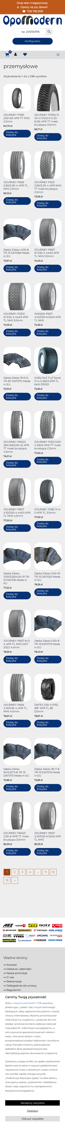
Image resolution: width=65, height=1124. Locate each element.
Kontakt (11, 964)
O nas (10, 977)
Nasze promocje (16, 973)
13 (7, 880)
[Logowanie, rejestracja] (16, 54)
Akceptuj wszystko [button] (33, 1103)
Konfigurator (32, 41)
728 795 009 (35, 11)
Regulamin (13, 990)
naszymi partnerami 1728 (27, 1003)
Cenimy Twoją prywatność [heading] (25, 997)
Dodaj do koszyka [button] (12, 133)
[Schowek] (25, 54)
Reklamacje (14, 981)
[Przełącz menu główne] (58, 54)
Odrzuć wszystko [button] (33, 1118)
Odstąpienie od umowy (21, 985)
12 (53, 872)
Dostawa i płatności (18, 969)
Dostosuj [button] (32, 1110)
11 (45, 872)
